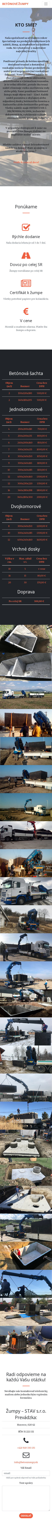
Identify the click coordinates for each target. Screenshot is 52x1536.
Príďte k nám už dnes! (26, 162)
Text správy (26, 1483)
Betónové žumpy (15, 4)
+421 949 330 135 (26, 1447)
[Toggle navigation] (46, 4)
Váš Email (26, 1467)
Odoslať (26, 1515)
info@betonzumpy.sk (26, 1462)
